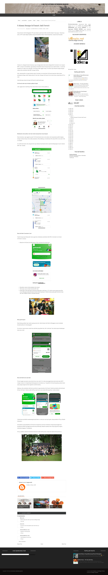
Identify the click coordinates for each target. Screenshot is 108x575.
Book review (88, 24)
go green (40, 28)
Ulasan (79, 25)
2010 (70, 140)
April (71, 121)
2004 (70, 149)
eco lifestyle (85, 25)
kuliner (84, 27)
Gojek (44, 28)
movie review (78, 29)
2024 (70, 111)
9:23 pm (21, 538)
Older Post (64, 543)
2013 (70, 136)
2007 (70, 144)
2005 (70, 147)
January (72, 123)
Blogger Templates (95, 572)
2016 (70, 131)
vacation (76, 31)
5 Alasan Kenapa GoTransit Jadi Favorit (78, 117)
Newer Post (19, 543)
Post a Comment (22, 541)
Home (42, 543)
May (71, 120)
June (71, 118)
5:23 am (21, 533)
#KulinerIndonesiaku (73, 24)
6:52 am (21, 527)
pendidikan (69, 30)
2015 (70, 133)
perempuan (73, 30)
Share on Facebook (24, 477)
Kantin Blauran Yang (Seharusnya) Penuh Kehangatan (90, 553)
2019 (70, 127)
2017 (70, 130)
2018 (70, 128)
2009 (70, 141)
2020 (70, 125)
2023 (70, 113)
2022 (70, 114)
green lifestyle (78, 27)
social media (70, 31)
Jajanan (69, 25)
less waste (89, 27)
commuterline (35, 28)
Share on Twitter (36, 477)
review (77, 30)
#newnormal (81, 24)
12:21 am (22, 521)
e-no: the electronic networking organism (55, 4)
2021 (70, 124)
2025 (70, 110)
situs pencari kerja (88, 30)
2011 (70, 138)
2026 (70, 108)
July (71, 115)
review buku (81, 30)
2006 (70, 146)
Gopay (47, 28)
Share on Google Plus (49, 477)
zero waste (80, 31)
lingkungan (70, 29)
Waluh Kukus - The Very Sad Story (81, 83)
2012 (70, 137)
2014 (70, 134)
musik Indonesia (87, 29)
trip (74, 31)
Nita (21, 517)
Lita (21, 523)
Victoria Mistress (23, 529)
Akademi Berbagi (73, 154)
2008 (70, 143)
